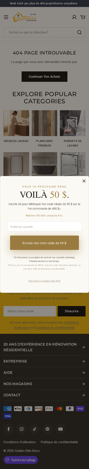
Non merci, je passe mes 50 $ (44, 281)
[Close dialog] (84, 181)
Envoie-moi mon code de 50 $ (44, 243)
